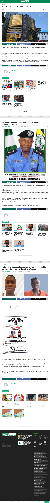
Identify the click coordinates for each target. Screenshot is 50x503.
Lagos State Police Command (38, 471)
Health (40, 438)
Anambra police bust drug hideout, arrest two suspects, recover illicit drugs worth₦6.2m (42, 403)
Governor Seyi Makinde (43, 465)
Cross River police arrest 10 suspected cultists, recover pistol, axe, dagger (7, 233)
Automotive (35, 435)
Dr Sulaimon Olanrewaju (37, 459)
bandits (45, 453)
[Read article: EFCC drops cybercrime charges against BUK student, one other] (31, 227)
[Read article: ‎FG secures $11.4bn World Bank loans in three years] (7, 98)
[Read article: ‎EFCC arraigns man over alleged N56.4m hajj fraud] (19, 397)
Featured (21, 9)
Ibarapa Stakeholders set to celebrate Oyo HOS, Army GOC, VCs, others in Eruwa (18, 234)
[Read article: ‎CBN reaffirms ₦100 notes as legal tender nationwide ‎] (31, 84)
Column (35, 441)
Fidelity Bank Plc (36, 465)
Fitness (40, 437)
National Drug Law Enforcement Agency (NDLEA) (39, 474)
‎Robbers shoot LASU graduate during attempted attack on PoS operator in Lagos (19, 419)
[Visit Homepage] (25, 1)
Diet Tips (44, 456)
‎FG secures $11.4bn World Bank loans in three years (7, 104)
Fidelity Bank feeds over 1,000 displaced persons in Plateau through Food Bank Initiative (7, 90)
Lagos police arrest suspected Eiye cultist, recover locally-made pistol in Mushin (31, 403)
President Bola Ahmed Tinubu (38, 490)
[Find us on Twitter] (5, 446)
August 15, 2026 (16, 404)
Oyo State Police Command (38, 486)
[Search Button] (47, 1)
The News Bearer (7, 9)
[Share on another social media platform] (47, 44)
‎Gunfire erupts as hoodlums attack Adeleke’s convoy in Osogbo (19, 249)
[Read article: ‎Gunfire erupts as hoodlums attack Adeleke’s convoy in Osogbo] (19, 243)
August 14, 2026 (28, 406)
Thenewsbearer (36, 493)
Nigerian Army (39, 476)
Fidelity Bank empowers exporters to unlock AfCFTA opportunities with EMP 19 (19, 105)
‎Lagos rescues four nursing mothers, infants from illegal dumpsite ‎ (7, 418)
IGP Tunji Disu (36, 468)
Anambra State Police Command (38, 453)
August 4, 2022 (14, 126)
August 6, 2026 (16, 422)
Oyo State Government (41, 483)
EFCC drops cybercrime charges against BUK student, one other (30, 233)
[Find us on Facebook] (3, 446)
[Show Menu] (2, 1)
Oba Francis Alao (43, 477)
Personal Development (46, 437)
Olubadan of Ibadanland (37, 480)
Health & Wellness (40, 440)
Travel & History (45, 444)
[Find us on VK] (10, 446)
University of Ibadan (42, 493)
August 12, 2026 (40, 406)
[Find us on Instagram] (8, 446)
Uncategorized (46, 445)
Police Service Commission (43, 489)
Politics (45, 438)
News (21, 126)
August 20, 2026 (4, 252)
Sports (45, 441)
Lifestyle (40, 444)
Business (5, 4)
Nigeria (35, 476)
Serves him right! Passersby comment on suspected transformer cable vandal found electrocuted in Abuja (42, 234)
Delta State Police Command (38, 456)
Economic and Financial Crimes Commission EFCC (40, 461)
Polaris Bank (36, 489)
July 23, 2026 (4, 93)
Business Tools (35, 438)
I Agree (47, 501)
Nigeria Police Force (37, 477)
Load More (25, 111)
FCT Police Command (37, 462)
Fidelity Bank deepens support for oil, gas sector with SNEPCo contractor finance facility (42, 83)
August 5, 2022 (14, 9)
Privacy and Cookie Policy (40, 501)
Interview (40, 443)
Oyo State (35, 483)
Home (3, 4)
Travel (45, 442)
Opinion (45, 435)
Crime (35, 442)
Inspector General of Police (43, 468)
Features (35, 446)
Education (35, 443)
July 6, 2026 (4, 105)
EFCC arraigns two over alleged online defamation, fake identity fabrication (7, 250)
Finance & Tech (40, 436)
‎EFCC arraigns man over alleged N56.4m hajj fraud (19, 402)
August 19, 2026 (16, 251)
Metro (21, 271)
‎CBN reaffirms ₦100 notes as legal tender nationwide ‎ (31, 89)
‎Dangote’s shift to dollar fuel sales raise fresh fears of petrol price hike (19, 89)
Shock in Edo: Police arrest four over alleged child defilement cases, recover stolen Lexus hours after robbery (7, 404)
